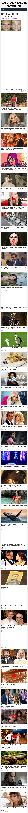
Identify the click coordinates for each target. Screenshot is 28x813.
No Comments (15, 18)
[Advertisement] (14, 46)
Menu (3, 9)
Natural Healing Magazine (14, 4)
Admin (2, 18)
